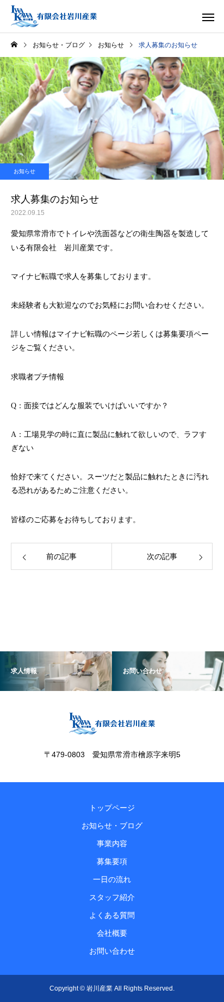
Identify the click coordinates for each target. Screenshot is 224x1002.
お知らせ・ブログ (112, 825)
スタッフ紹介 (112, 897)
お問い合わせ (148, 305)
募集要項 (112, 861)
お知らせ (24, 171)
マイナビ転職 (79, 334)
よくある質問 (112, 915)
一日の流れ (112, 879)
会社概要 (112, 933)
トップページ (112, 807)
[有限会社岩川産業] (54, 16)
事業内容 (112, 843)
